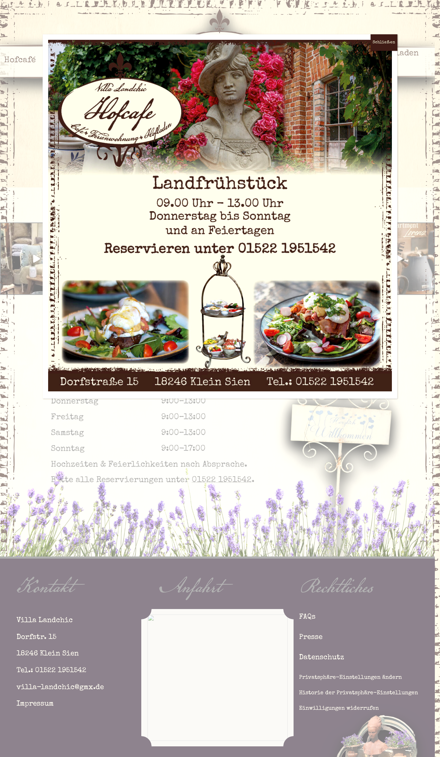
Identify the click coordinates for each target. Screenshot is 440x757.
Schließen (384, 43)
